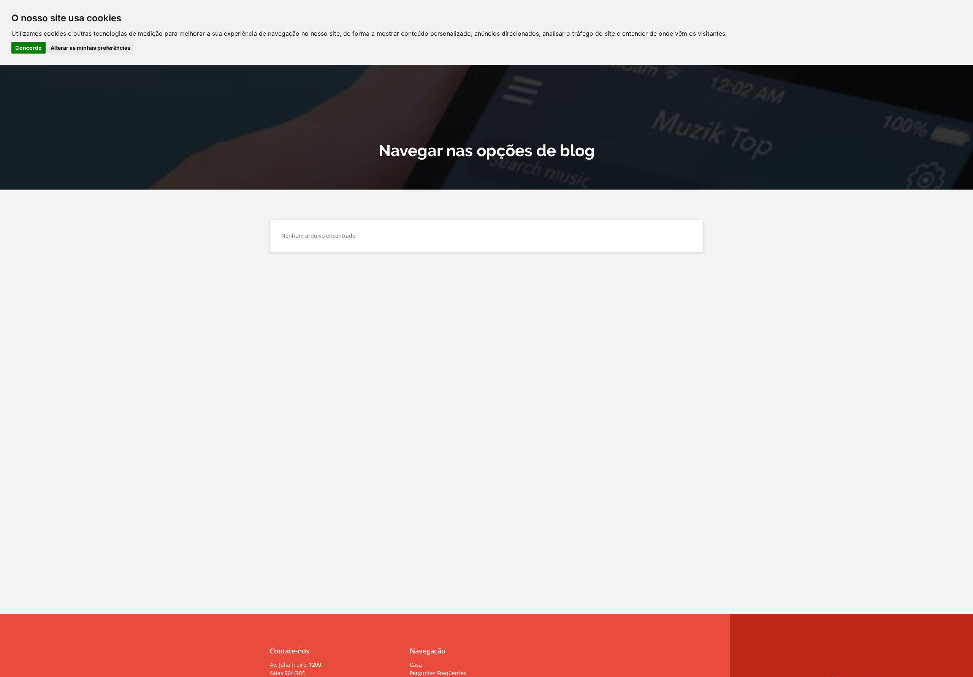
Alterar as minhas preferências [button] (90, 47)
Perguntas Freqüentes (438, 673)
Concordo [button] (28, 47)
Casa (416, 664)
